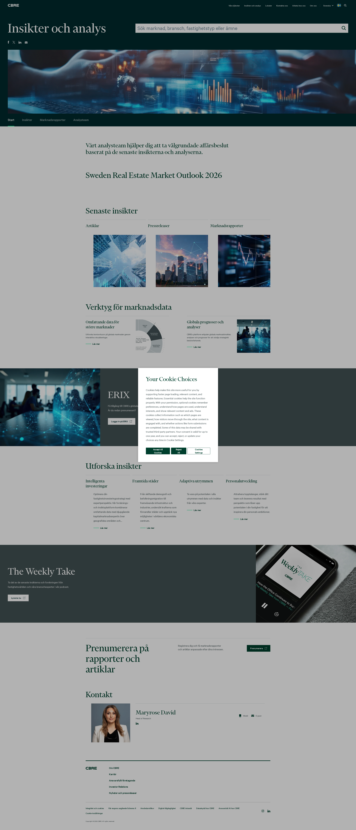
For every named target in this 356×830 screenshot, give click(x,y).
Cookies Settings (199, 451)
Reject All (179, 451)
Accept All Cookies (158, 451)
